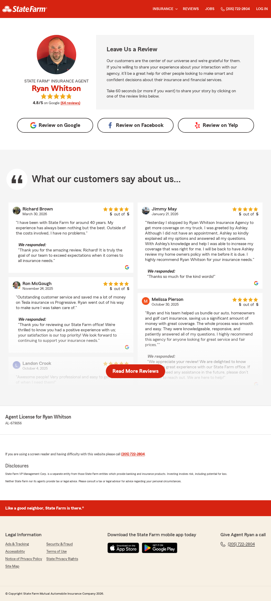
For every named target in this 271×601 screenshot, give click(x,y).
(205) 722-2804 (238, 9)
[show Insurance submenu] (175, 9)
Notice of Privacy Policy (23, 559)
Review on (59, 125)
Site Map (12, 566)
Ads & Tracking (17, 544)
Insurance (163, 9)
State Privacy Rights (62, 559)
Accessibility (15, 551)
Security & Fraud (59, 544)
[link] (24, 9)
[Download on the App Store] (123, 548)
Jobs (209, 9)
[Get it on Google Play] (159, 548)
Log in (262, 9)
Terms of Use (56, 551)
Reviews (191, 9)
